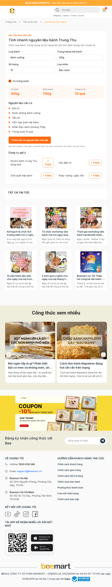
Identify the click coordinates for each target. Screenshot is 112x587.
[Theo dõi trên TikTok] (17, 513)
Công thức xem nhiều (56, 313)
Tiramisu (66, 16)
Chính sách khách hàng (70, 464)
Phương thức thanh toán (70, 487)
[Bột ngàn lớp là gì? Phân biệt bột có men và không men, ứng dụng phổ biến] (30, 340)
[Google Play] (42, 547)
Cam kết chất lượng (68, 493)
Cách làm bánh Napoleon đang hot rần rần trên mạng (81, 365)
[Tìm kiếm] (57, 9)
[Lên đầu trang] (107, 584)
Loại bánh (14, 51)
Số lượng (14, 64)
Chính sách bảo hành (68, 481)
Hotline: (22, 464)
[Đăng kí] (102, 440)
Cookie (74, 16)
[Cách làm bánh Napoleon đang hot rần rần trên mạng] (82, 340)
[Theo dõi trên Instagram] (26, 513)
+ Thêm (48, 163)
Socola (81, 16)
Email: (26, 471)
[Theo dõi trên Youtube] (8, 513)
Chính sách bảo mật (68, 499)
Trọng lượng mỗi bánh (69, 51)
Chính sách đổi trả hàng (70, 475)
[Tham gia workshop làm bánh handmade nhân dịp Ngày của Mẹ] (91, 217)
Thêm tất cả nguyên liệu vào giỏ (29, 140)
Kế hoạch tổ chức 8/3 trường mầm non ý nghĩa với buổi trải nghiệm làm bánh (20, 233)
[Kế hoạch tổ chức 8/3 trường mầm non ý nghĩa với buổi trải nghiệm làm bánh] (21, 217)
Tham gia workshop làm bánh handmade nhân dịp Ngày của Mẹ (90, 233)
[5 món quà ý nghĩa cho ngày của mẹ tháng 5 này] (56, 262)
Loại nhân (62, 64)
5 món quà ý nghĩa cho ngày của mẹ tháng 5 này (55, 277)
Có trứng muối (21, 81)
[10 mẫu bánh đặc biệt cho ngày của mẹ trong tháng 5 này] (21, 262)
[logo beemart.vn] (56, 565)
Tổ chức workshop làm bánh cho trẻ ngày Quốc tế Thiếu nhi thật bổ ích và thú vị (56, 233)
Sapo (67, 578)
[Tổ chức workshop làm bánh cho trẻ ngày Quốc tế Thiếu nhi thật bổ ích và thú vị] (56, 217)
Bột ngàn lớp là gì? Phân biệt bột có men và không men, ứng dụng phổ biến (29, 366)
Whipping (57, 16)
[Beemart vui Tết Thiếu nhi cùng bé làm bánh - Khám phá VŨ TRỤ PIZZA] (91, 262)
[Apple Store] (42, 538)
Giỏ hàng (106, 8)
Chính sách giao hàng (69, 470)
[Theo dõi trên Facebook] (35, 513)
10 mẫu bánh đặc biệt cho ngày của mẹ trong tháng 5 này (20, 277)
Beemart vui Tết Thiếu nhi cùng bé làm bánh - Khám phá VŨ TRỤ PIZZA (90, 277)
